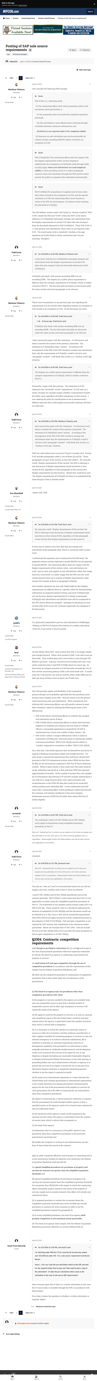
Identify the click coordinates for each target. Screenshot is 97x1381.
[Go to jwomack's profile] (16, 808)
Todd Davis (16, 252)
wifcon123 (14, 61)
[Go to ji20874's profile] (16, 618)
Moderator (39, 1306)
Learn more (4, 4)
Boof (16, 652)
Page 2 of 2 (29, 78)
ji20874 (16, 623)
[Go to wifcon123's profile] (7, 61)
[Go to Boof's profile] (16, 647)
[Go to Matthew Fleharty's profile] (16, 84)
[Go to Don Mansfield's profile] (16, 488)
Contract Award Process (41, 61)
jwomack (16, 813)
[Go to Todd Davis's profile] (16, 247)
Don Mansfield (16, 493)
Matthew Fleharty (16, 89)
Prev (11, 78)
